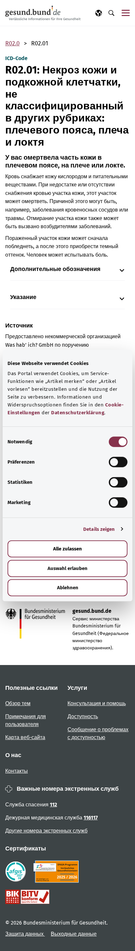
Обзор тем (17, 703)
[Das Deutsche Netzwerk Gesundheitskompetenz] (57, 871)
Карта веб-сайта (25, 737)
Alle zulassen (67, 549)
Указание (23, 297)
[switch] (118, 462)
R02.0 (12, 43)
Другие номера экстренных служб (46, 831)
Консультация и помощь (97, 703)
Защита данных (25, 934)
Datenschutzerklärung (77, 413)
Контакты (16, 771)
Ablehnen (67, 588)
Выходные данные (74, 934)
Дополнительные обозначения (55, 269)
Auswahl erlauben (67, 568)
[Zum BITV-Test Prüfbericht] (27, 897)
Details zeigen (99, 529)
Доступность (83, 716)
